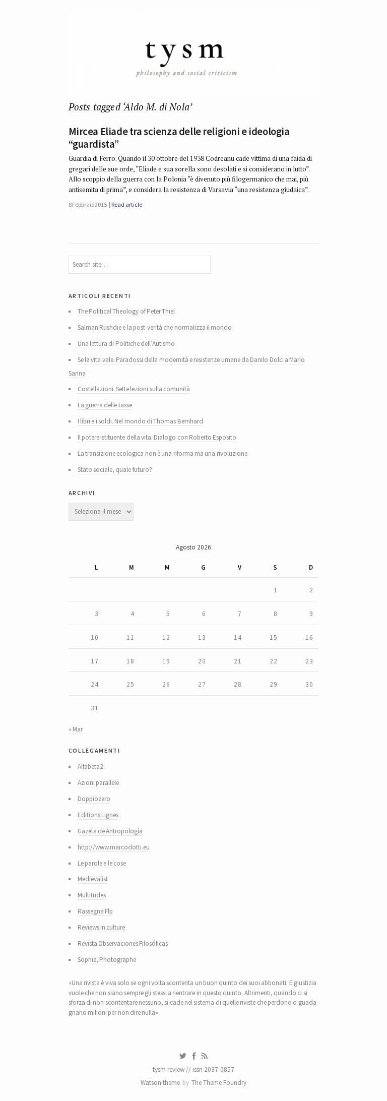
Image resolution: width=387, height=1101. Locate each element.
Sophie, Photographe (107, 959)
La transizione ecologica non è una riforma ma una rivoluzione (162, 453)
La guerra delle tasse (105, 405)
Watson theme (160, 1082)
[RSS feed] (204, 1056)
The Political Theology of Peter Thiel (126, 311)
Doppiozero (94, 798)
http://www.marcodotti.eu (114, 847)
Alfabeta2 (90, 766)
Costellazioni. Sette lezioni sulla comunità (134, 389)
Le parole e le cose (102, 863)
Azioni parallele (98, 782)
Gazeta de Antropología (110, 831)
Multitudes (92, 895)
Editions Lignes (98, 815)
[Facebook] (194, 1056)
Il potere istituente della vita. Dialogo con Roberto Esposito (157, 437)
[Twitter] (182, 1056)
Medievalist (93, 879)
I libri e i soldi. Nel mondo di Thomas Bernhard (140, 421)
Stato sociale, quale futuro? (115, 469)
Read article (126, 204)
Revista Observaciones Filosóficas (123, 943)
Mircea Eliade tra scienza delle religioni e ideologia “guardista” (179, 138)
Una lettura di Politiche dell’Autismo (126, 343)
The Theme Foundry (218, 1082)
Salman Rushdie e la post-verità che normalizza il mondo (155, 327)
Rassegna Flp (95, 911)
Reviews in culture (101, 927)
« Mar (76, 729)
